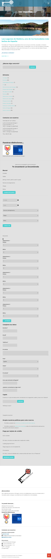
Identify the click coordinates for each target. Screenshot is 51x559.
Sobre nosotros (6, 110)
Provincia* (5, 373)
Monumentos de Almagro (9, 87)
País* (4, 358)
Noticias (5, 94)
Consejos (5, 77)
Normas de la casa (6, 509)
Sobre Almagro (6, 108)
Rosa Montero (16, 557)
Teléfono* (5, 342)
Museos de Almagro (8, 89)
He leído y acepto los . (19, 423)
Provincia (5, 349)
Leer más (4, 56)
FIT (3, 84)
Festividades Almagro (8, 82)
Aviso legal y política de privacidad (10, 510)
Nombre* (5, 328)
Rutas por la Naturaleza (9, 105)
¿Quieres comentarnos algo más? (12, 387)
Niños (4, 249)
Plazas (4, 242)
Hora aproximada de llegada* (11, 380)
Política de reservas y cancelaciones (11, 507)
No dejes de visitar (7, 91)
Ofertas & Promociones (7, 506)
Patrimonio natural (7, 98)
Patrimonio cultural (7, 96)
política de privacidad (20, 426)
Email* (4, 335)
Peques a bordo (7, 101)
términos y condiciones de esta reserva (25, 423)
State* (4, 365)
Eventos (5, 80)
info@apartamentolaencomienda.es (12, 535)
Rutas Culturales (7, 103)
